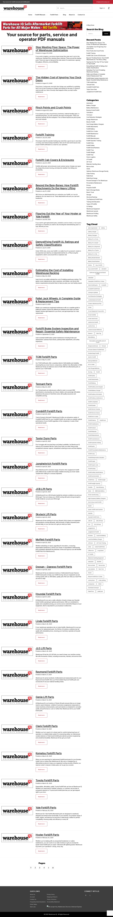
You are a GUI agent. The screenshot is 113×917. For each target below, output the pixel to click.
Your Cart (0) (83, 2)
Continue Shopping (95, 26)
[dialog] (95, 458)
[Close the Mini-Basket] (111, 2)
